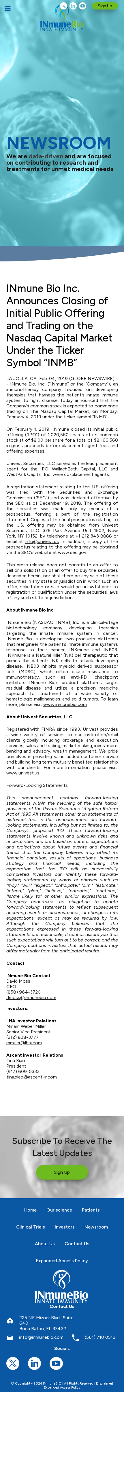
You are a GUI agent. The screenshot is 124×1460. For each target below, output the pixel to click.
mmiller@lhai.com (24, 1042)
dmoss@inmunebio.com (31, 997)
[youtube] (82, 6)
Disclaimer (104, 1383)
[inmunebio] (62, 17)
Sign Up (105, 5)
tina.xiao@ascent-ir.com (31, 1077)
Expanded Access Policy (62, 1387)
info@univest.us (42, 541)
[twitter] (63, 6)
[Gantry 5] (62, 1286)
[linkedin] (73, 6)
